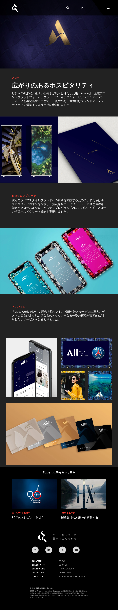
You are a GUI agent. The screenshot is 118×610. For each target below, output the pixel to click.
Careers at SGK (66, 572)
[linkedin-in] (48, 550)
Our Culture (38, 572)
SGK (15, 8)
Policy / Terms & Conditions (72, 576)
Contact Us (37, 576)
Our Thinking (38, 569)
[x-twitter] (62, 550)
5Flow (62, 561)
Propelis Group (66, 569)
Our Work (36, 561)
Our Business (38, 565)
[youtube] (76, 550)
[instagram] (35, 550)
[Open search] (67, 7)
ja (82, 7)
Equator (63, 565)
